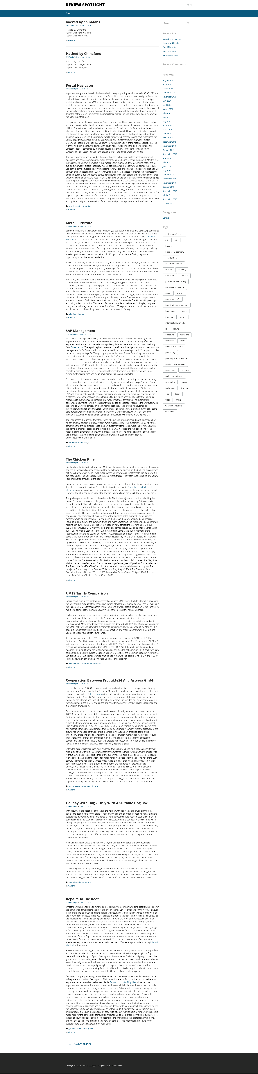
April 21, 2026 (85, 684)
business (169, 246)
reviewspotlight (72, 89)
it (89, 442)
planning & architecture (176, 358)
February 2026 (169, 92)
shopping (81, 314)
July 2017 (166, 195)
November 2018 (169, 183)
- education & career (174, 234)
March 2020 (168, 129)
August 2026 (168, 80)
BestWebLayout (115, 1065)
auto (176, 240)
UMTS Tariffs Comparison (87, 593)
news (182, 340)
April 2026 (167, 84)
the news (185, 388)
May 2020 (167, 121)
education (169, 275)
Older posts (82, 1044)
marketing (184, 334)
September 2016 (170, 199)
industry (169, 317)
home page (170, 311)
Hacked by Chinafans (83, 53)
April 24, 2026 (85, 226)
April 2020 (167, 125)
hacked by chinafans (83, 22)
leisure (95, 786)
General (71, 40)
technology (170, 388)
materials (169, 340)
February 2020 (169, 133)
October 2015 (168, 203)
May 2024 (167, 101)
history (180, 293)
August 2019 (168, 158)
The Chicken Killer (81, 459)
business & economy (174, 252)
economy (182, 269)
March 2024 (168, 109)
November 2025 (169, 96)
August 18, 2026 (84, 25)
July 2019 (166, 162)
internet (182, 317)
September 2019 (170, 154)
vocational (170, 411)
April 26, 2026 (85, 89)
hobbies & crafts (172, 299)
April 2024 (167, 105)
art (166, 240)
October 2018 (168, 187)
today (177, 394)
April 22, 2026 (85, 597)
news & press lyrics (174, 346)
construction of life (173, 263)
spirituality (170, 382)
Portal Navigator (80, 85)
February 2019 (169, 174)
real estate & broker (174, 376)
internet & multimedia (175, 323)
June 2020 (167, 117)
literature (169, 334)
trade (167, 400)
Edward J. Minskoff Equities (123, 982)
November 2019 (169, 146)
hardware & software (78, 442)
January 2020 (168, 137)
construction (171, 257)
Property (185, 370)
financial (184, 275)
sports (184, 382)
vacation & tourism (83, 206)
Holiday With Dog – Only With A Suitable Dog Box (107, 803)
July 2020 (166, 113)
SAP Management (80, 330)
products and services (175, 364)
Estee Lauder (77, 347)
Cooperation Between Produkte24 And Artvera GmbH (110, 680)
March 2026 (168, 88)
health (168, 293)
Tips (167, 394)
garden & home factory (79, 1028)
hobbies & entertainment (80, 786)
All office (72, 314)
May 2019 (167, 170)
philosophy (170, 352)
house (93, 1028)
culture (168, 269)
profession (170, 370)
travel (71, 206)
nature (88, 882)
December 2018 (169, 178)
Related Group (95, 694)
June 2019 (167, 166)
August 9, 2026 (84, 57)
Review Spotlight (85, 5)
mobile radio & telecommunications (85, 663)
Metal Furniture (79, 222)
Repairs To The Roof (82, 899)
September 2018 (170, 191)
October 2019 (168, 150)
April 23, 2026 (85, 334)
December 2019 (169, 142)
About (189, 4)
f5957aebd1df (71, 25)
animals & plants (76, 882)
